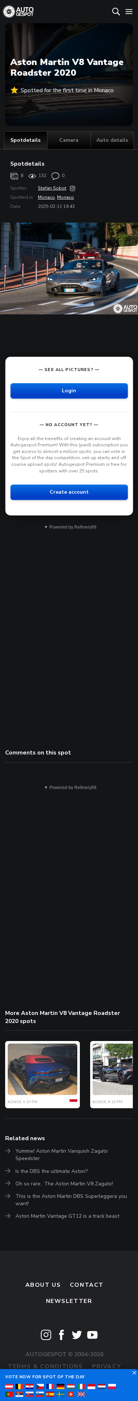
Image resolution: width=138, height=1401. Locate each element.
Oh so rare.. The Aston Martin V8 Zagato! (64, 1183)
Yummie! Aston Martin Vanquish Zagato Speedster (61, 1155)
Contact (87, 1285)
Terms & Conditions (45, 1366)
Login (69, 390)
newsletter (69, 1301)
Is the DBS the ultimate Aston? (51, 1171)
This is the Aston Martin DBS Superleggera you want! (71, 1200)
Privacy (106, 1366)
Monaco (46, 197)
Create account (69, 492)
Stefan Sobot (52, 188)
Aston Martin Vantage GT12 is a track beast (67, 1216)
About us (43, 1285)
